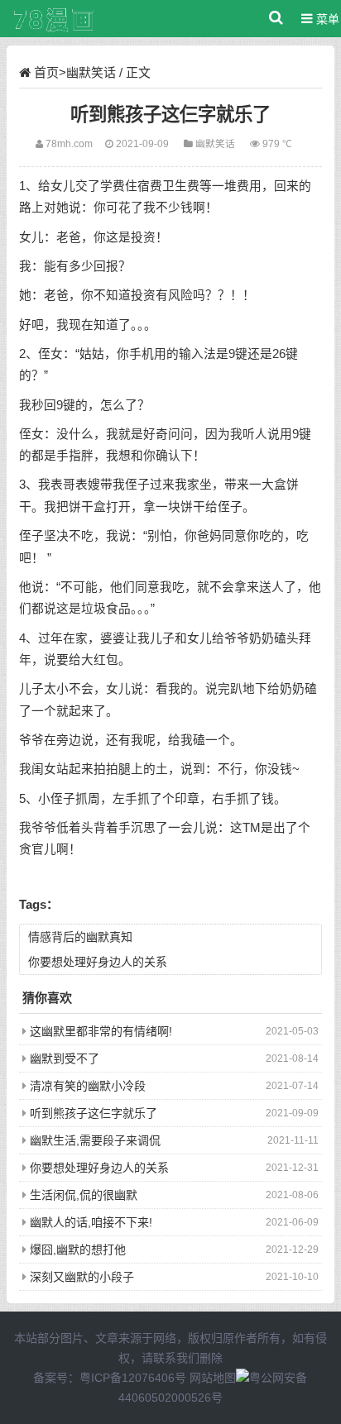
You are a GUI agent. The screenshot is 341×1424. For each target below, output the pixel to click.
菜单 (326, 19)
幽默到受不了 (64, 1058)
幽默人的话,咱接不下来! (91, 1222)
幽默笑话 (91, 72)
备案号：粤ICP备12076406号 (109, 1377)
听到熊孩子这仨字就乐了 (93, 1113)
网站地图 (213, 1377)
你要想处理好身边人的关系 (97, 961)
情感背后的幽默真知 (80, 937)
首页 (46, 72)
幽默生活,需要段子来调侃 (95, 1140)
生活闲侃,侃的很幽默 (83, 1195)
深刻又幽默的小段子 (82, 1276)
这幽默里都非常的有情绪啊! (101, 1031)
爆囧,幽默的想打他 (78, 1249)
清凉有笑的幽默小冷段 (88, 1085)
